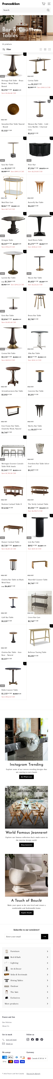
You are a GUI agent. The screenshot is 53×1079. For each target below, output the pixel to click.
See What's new (26, 777)
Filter (8, 49)
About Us (5, 1026)
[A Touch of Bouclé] (26, 875)
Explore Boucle (26, 913)
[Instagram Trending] (26, 739)
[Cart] (44, 4)
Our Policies (7, 1022)
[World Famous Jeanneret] (26, 807)
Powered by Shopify (33, 1074)
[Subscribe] (44, 936)
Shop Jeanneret (26, 845)
